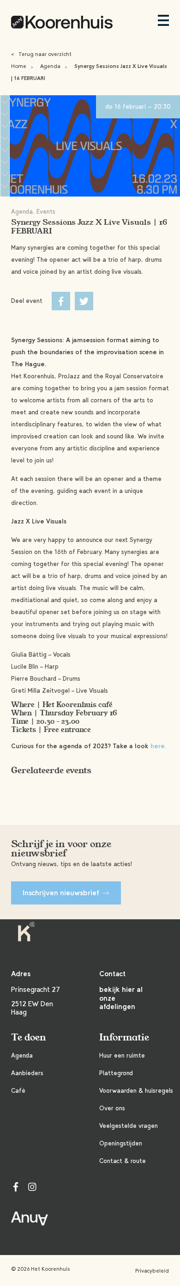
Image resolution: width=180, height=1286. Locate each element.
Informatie (124, 1037)
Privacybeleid (152, 1271)
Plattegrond (116, 1073)
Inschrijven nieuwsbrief (61, 892)
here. (158, 746)
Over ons (112, 1108)
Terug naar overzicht (41, 54)
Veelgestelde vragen (128, 1126)
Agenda (50, 66)
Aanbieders (27, 1073)
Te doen (28, 1037)
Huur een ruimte (122, 1055)
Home (18, 66)
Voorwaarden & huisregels (136, 1091)
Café (18, 1091)
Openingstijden (120, 1143)
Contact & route (122, 1161)
